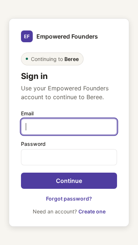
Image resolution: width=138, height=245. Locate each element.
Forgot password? (69, 198)
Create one (92, 211)
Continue (69, 180)
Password (33, 144)
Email (27, 113)
